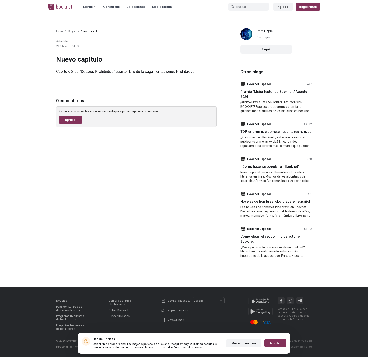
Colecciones (135, 7)
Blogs (71, 31)
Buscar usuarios (119, 316)
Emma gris (264, 31)
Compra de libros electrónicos (120, 302)
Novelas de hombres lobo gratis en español (275, 201)
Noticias (61, 300)
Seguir (266, 49)
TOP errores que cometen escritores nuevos (276, 132)
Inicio (59, 31)
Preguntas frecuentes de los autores (70, 327)
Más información (243, 343)
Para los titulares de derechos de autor (69, 308)
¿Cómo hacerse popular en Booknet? (270, 167)
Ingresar (283, 7)
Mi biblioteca (162, 7)
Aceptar (275, 343)
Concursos (111, 7)
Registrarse (308, 7)
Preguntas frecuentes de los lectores (70, 317)
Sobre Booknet (118, 310)
